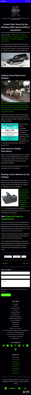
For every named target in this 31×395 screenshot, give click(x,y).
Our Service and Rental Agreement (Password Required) (15, 330)
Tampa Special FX (15, 370)
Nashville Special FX (15, 359)
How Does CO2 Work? (15, 312)
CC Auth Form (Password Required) (15, 332)
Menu (4, 1)
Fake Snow (23, 34)
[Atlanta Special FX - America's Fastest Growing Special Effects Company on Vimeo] (15, 349)
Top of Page (15, 304)
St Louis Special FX (15, 364)
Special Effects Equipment (17, 39)
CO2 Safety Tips (15, 314)
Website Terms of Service (15, 328)
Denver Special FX (15, 361)
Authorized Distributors (15, 320)
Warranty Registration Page (15, 318)
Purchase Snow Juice (18, 37)
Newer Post (25, 263)
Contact (3, 241)
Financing (15, 310)
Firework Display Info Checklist (15, 336)
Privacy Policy (15, 324)
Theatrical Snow (5, 41)
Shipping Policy (15, 322)
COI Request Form (15, 338)
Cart (29, 1)
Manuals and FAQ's (15, 308)
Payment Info (15, 326)
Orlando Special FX (15, 368)
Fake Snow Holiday (6, 37)
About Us (15, 306)
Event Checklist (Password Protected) (15, 334)
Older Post (5, 263)
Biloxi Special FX (15, 366)
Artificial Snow (15, 34)
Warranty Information (15, 316)
